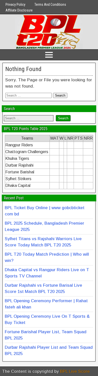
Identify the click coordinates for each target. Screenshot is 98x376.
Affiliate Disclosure (19, 10)
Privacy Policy (15, 5)
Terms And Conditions (50, 5)
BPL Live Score (75, 371)
